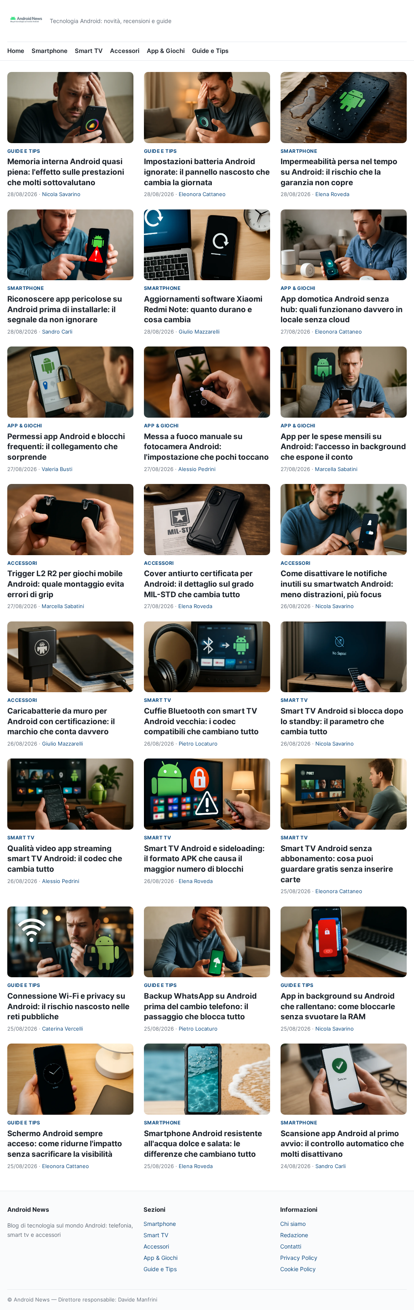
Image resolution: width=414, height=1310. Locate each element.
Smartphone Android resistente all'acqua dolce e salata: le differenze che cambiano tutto (203, 1144)
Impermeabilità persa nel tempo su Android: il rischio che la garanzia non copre (339, 172)
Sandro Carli (57, 331)
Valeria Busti (57, 469)
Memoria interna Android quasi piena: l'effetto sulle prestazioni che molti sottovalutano (65, 172)
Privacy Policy (298, 1257)
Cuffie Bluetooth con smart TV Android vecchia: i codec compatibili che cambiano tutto (201, 721)
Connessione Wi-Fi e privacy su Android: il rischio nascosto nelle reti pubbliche (68, 1006)
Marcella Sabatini (336, 469)
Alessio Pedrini (196, 469)
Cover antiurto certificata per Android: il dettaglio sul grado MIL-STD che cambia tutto (199, 584)
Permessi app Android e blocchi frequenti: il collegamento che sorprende (66, 447)
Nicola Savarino (61, 194)
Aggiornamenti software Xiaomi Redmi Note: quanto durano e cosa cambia (203, 309)
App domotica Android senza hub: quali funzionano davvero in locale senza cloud (342, 309)
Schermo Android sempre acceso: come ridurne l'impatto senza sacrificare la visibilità (64, 1144)
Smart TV (89, 51)
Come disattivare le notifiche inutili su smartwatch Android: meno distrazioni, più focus (337, 584)
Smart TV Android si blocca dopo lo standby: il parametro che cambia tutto (342, 721)
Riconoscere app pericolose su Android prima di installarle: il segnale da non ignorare (64, 309)
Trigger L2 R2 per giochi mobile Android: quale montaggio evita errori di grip (65, 584)
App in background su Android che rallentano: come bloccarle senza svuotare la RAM (338, 1006)
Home (15, 51)
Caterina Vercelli (62, 1028)
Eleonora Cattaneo (202, 194)
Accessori (124, 51)
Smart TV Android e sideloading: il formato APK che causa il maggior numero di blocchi (204, 859)
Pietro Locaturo (198, 743)
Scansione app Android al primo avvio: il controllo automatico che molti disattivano (342, 1144)
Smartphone (50, 51)
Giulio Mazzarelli (199, 331)
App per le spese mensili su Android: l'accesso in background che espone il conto (343, 447)
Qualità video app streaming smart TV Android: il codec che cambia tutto (64, 859)
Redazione (294, 1235)
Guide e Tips (210, 51)
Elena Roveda (332, 194)
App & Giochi (166, 51)
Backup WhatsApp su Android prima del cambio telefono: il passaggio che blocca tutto (200, 1006)
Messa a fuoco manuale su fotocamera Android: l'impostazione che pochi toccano (206, 447)
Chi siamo (293, 1223)
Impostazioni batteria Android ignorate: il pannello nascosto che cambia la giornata (207, 172)
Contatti (290, 1246)
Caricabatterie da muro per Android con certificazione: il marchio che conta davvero (61, 721)
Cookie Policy (298, 1269)
